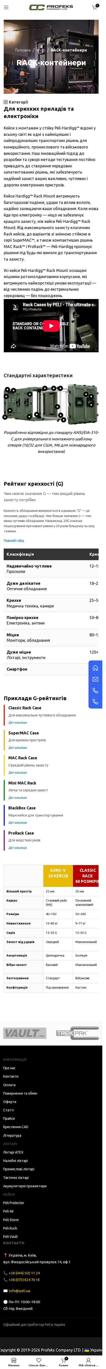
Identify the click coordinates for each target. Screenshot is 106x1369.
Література (12, 1136)
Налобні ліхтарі (15, 1161)
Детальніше (17, 722)
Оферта (9, 1102)
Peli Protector (13, 1203)
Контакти (10, 1076)
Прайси (9, 1118)
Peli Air (8, 1211)
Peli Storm (11, 1220)
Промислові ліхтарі (18, 1169)
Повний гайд (14, 541)
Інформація (14, 1060)
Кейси (9, 1194)
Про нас (9, 1068)
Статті (8, 1110)
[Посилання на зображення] (95, 667)
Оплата (9, 1085)
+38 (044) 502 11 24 (24, 1273)
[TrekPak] (77, 1033)
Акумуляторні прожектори (25, 1186)
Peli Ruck (10, 1228)
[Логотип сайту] (51, 7)
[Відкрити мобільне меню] (6, 7)
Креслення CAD (15, 1127)
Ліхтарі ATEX (13, 1152)
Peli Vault (10, 1237)
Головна (23, 50)
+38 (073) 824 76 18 (24, 1280)
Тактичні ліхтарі (16, 1178)
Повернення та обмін (20, 1093)
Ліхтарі (10, 1144)
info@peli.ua (19, 1291)
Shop (40, 50)
